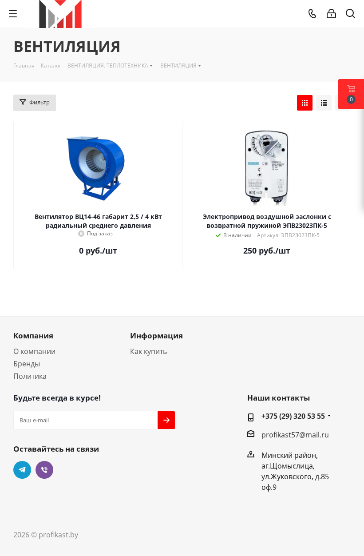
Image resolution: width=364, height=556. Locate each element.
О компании (34, 351)
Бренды (26, 364)
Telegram (22, 470)
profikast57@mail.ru (295, 435)
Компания (33, 335)
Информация (156, 335)
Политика (30, 376)
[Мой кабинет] (331, 14)
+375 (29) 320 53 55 (293, 416)
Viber (44, 470)
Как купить (148, 351)
